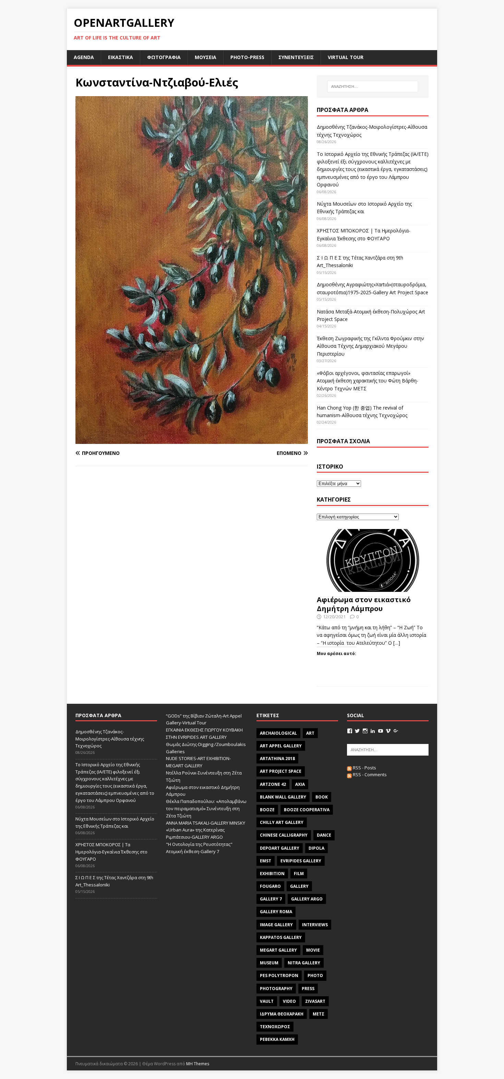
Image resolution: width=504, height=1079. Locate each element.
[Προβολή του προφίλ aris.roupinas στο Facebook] (349, 731)
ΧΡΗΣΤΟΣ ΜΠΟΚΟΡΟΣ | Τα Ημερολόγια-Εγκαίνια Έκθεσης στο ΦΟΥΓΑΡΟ (111, 851)
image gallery (276, 925)
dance (324, 835)
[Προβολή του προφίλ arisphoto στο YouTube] (380, 731)
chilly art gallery (281, 822)
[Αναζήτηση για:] (372, 86)
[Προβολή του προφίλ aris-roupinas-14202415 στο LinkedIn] (372, 731)
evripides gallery (300, 861)
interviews (315, 925)
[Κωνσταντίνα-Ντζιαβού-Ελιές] (191, 439)
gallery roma (276, 912)
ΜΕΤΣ (318, 1014)
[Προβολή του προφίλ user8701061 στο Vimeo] (388, 731)
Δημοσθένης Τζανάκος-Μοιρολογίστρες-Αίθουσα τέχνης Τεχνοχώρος (109, 738)
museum (269, 963)
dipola (316, 848)
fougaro (270, 886)
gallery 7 (271, 899)
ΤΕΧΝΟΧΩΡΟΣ (275, 1027)
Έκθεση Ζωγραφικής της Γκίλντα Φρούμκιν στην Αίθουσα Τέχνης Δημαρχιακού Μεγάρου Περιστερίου (370, 346)
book (321, 797)
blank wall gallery (283, 797)
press (308, 988)
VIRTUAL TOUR (345, 57)
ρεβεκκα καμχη (277, 1039)
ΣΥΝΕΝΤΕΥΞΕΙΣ (296, 57)
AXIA (300, 784)
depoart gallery (279, 848)
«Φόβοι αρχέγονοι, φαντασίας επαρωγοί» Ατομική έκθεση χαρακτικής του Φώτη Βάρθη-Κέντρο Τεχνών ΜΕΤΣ (367, 381)
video (289, 1001)
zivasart (315, 1001)
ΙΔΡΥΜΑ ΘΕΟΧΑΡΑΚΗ (281, 1014)
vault (267, 1001)
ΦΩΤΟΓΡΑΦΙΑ (164, 57)
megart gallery (278, 950)
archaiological (278, 733)
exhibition (272, 873)
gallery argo (307, 899)
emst (265, 861)
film (299, 873)
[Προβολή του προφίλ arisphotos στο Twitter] (357, 731)
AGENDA (84, 57)
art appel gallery (281, 746)
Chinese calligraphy (284, 835)
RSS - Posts (364, 768)
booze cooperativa (306, 810)
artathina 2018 (277, 758)
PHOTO (315, 975)
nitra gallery (304, 963)
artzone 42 (273, 784)
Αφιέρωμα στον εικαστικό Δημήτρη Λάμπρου (364, 604)
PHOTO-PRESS (247, 57)
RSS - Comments (369, 774)
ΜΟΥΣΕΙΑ (205, 57)
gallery (299, 886)
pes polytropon (279, 975)
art (310, 733)
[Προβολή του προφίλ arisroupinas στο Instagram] (365, 731)
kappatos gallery (281, 937)
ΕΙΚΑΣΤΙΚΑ (120, 57)
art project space (280, 771)
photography (276, 988)
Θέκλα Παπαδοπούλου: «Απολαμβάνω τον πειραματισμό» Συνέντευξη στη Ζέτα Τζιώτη (206, 808)
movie (313, 950)
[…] (396, 643)
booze (267, 810)
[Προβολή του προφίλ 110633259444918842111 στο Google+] (396, 731)
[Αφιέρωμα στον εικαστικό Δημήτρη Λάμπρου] (373, 588)
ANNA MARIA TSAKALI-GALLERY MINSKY (205, 823)
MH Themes (197, 1064)
